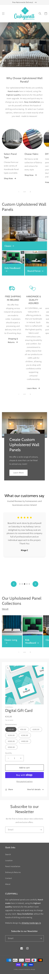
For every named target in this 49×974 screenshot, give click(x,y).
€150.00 (11, 735)
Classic (8, 246)
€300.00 (11, 741)
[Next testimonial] (35, 584)
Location (9, 860)
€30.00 (11, 729)
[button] (3, 13)
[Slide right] (30, 192)
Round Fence (34, 271)
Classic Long (11, 640)
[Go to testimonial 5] (29, 584)
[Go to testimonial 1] (20, 584)
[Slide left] (19, 192)
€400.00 (24, 741)
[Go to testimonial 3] (24, 584)
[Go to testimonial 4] (27, 584)
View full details (34, 789)
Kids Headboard (12, 268)
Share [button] (10, 789)
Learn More (32, 388)
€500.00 (11, 747)
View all (5, 609)
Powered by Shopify (29, 969)
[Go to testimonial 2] (22, 584)
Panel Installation (12, 866)
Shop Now (8, 178)
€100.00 (36, 729)
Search (8, 854)
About (7, 884)
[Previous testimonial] (14, 584)
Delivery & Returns (13, 872)
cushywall (21, 969)
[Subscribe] (41, 830)
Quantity (8, 753)
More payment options (24, 781)
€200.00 (24, 735)
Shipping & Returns (13, 340)
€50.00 (23, 729)
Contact (8, 878)
